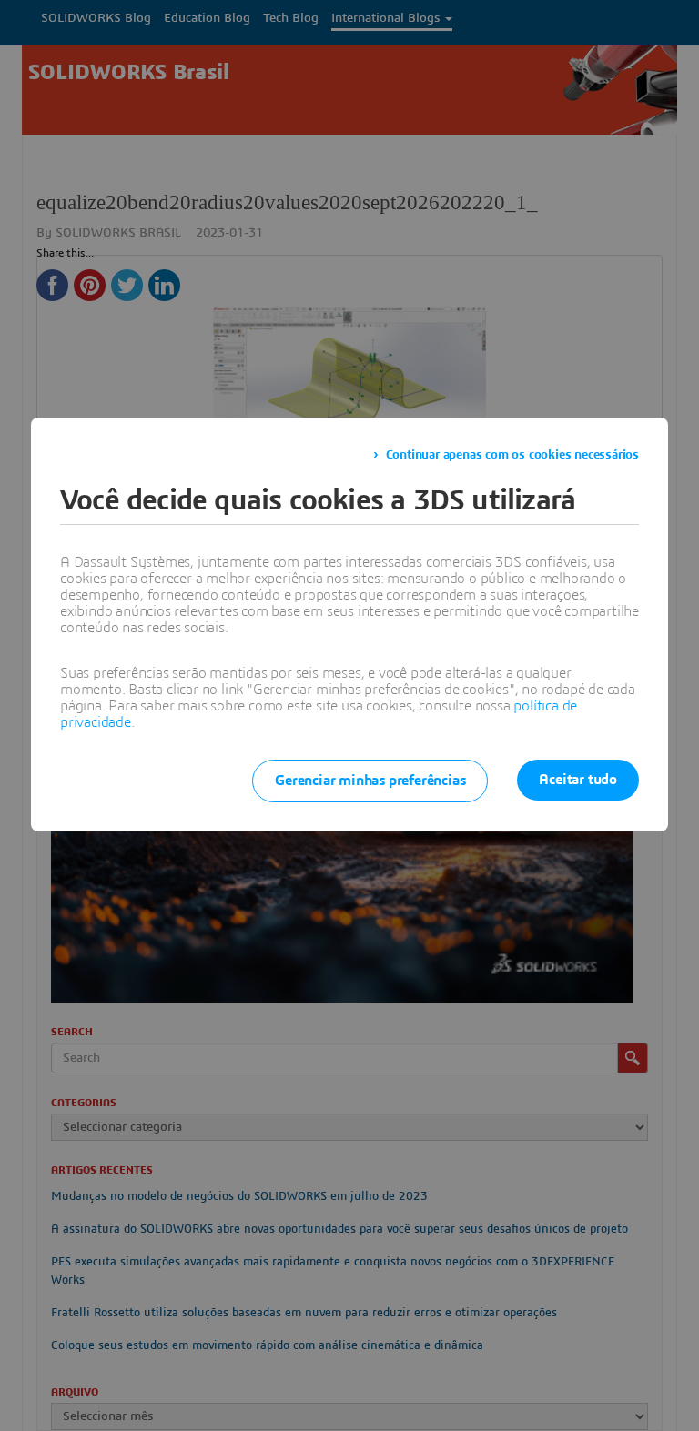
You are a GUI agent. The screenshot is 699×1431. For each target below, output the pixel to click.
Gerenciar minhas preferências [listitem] (370, 780)
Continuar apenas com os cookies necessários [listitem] (512, 454)
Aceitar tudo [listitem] (578, 779)
